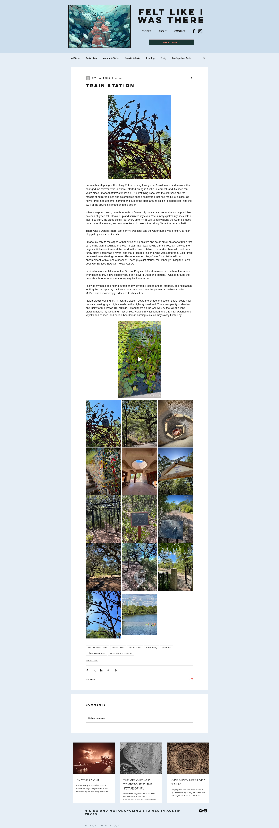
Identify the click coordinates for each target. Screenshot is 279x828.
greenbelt (166, 647)
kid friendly (151, 647)
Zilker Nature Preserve (121, 653)
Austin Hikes (91, 58)
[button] (171, 42)
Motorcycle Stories (111, 58)
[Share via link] (108, 670)
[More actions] (191, 78)
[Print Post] (115, 670)
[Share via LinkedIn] (101, 670)
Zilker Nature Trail (96, 653)
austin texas (118, 647)
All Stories (75, 58)
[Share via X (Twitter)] (94, 670)
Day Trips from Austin (181, 58)
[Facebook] (193, 31)
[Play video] (139, 359)
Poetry (163, 58)
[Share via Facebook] (87, 670)
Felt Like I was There (97, 647)
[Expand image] (103, 423)
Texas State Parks (132, 58)
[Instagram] (200, 31)
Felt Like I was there (171, 15)
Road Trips (150, 58)
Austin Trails (135, 647)
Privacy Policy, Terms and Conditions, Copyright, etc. (102, 826)
